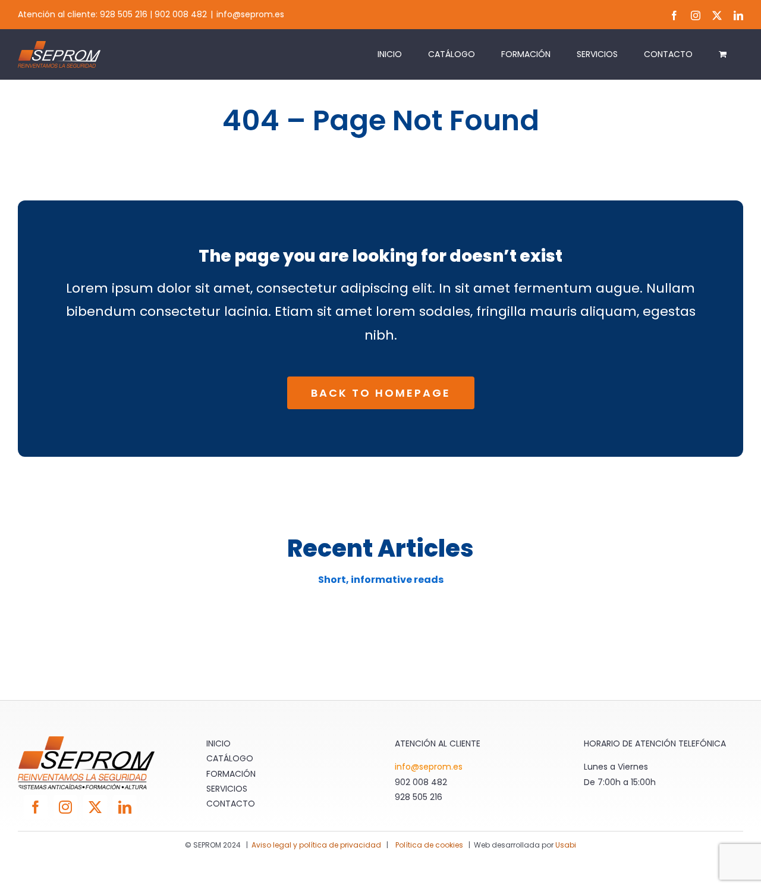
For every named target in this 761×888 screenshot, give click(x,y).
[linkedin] (125, 807)
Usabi (565, 845)
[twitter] (95, 807)
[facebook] (36, 807)
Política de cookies (430, 845)
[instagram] (65, 807)
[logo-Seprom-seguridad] (86, 741)
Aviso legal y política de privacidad (316, 845)
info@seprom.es (250, 14)
